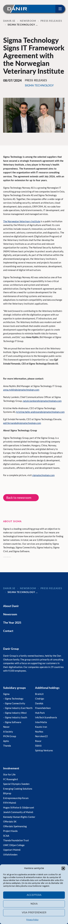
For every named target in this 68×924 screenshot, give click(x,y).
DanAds (39, 703)
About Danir (11, 606)
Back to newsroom (18, 497)
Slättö (38, 745)
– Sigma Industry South (15, 717)
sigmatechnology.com (43, 475)
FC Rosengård (10, 779)
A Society (8, 731)
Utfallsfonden (10, 854)
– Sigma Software (12, 722)
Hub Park (40, 712)
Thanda (7, 745)
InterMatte (41, 722)
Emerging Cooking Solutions (17, 788)
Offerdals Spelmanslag (15, 826)
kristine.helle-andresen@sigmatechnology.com (40, 411)
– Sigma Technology (13, 698)
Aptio (6, 741)
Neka (34, 903)
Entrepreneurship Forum (15, 798)
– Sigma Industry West (15, 712)
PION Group (9, 736)
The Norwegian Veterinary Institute (21, 221)
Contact (8, 631)
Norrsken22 (41, 736)
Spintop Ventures (44, 750)
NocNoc (39, 731)
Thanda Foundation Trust (16, 840)
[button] (63, 868)
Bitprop (7, 793)
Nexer (6, 726)
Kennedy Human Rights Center (19, 816)
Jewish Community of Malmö (18, 812)
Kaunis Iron (41, 726)
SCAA (6, 835)
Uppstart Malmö (11, 849)
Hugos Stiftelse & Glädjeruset (18, 807)
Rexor (38, 741)
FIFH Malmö (9, 802)
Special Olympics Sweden (16, 783)
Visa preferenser (34, 912)
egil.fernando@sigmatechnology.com (22, 423)
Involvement (11, 768)
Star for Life (9, 774)
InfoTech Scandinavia (46, 717)
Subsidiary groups (14, 688)
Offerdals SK (9, 821)
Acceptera (34, 894)
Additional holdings (47, 688)
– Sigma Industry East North (17, 708)
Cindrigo (39, 698)
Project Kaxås (10, 830)
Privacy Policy (32, 920)
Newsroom (10, 614)
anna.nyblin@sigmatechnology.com (21, 389)
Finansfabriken (43, 708)
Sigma (6, 693)
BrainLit (39, 693)
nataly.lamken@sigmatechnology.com (42, 400)
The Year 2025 (12, 622)
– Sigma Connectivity (14, 703)
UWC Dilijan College (14, 845)
